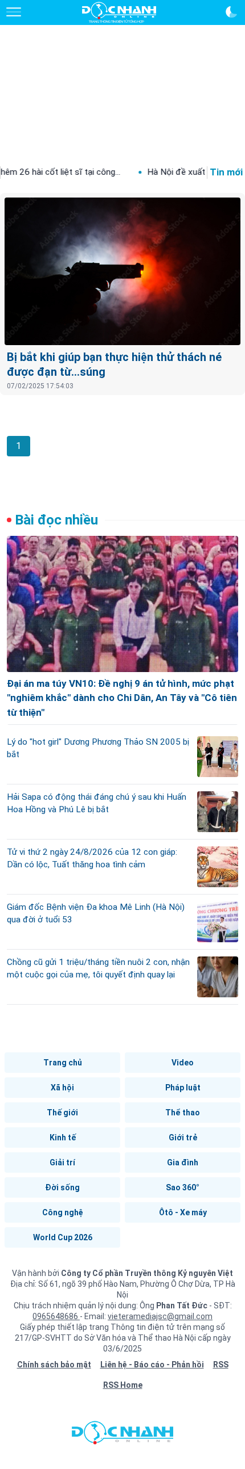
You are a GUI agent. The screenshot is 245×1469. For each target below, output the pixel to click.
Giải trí (62, 1162)
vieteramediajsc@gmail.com (160, 1316)
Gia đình (182, 1162)
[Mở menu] (14, 12)
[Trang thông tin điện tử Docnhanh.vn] (119, 12)
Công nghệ (62, 1212)
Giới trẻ (183, 1137)
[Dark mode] (231, 12)
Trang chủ (62, 1062)
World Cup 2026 (62, 1237)
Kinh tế (63, 1137)
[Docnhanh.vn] (122, 1435)
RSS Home (122, 1385)
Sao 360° (182, 1187)
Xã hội (62, 1087)
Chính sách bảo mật (54, 1364)
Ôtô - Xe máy (183, 1212)
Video (183, 1062)
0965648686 (56, 1316)
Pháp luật (183, 1087)
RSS (220, 1364)
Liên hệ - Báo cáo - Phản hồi (152, 1364)
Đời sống (62, 1187)
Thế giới (62, 1112)
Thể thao (182, 1112)
